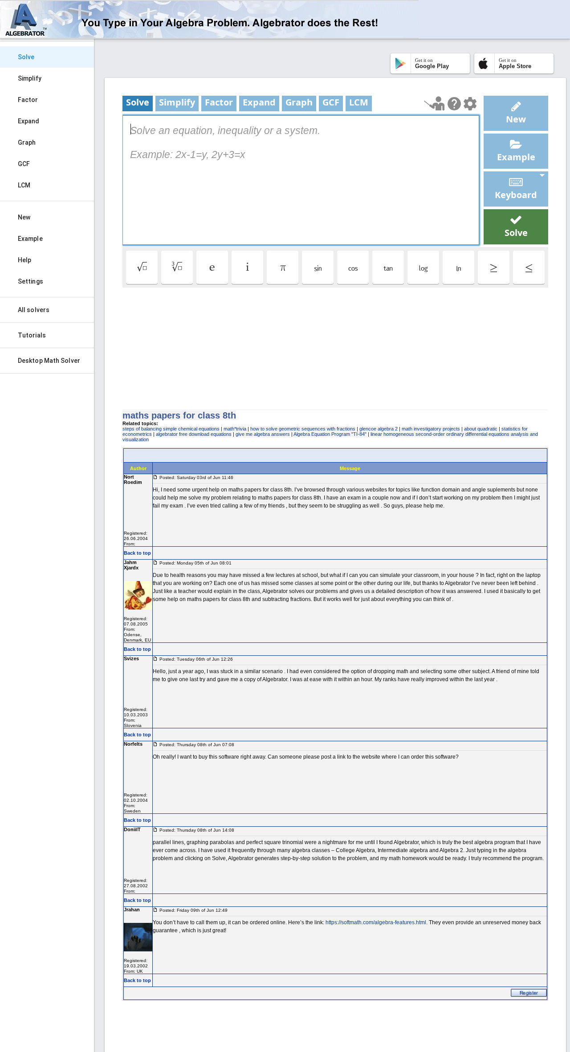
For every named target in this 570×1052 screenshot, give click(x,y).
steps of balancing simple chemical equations (171, 428)
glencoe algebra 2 (378, 428)
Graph (27, 142)
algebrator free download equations (194, 434)
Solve (26, 57)
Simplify (29, 78)
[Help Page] (454, 103)
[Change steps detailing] (470, 103)
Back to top (137, 553)
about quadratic (480, 428)
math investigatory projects (431, 428)
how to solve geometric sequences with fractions (302, 428)
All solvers (33, 309)
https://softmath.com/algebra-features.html (376, 922)
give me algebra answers (263, 434)
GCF (24, 163)
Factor (28, 99)
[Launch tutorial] (434, 103)
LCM (24, 185)
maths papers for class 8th (179, 415)
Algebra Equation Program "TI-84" (329, 434)
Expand (29, 121)
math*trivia (235, 428)
